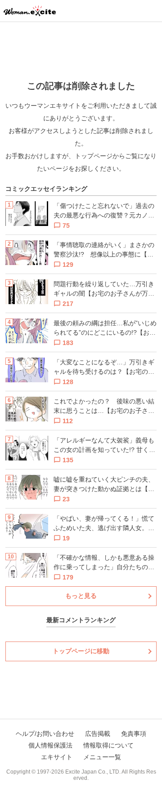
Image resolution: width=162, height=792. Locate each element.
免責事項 (133, 733)
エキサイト (56, 757)
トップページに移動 (81, 651)
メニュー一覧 (102, 757)
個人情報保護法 (50, 745)
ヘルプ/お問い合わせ (45, 733)
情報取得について (108, 745)
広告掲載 (97, 733)
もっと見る (81, 595)
